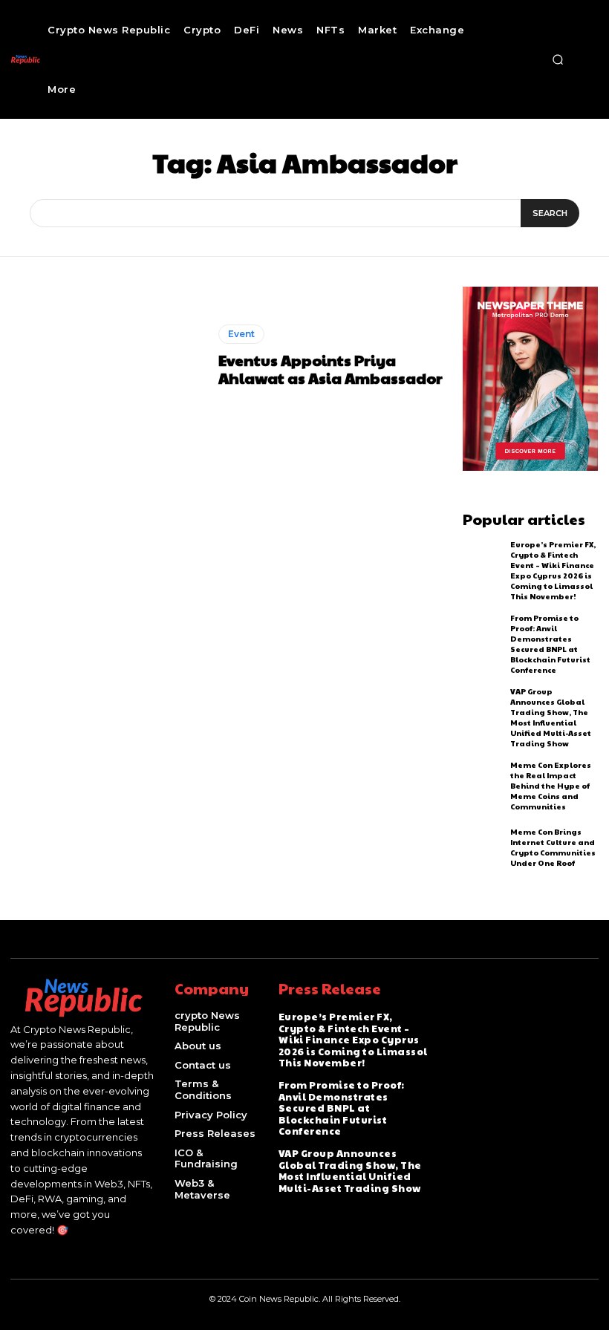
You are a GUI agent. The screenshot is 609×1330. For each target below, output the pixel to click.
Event (241, 333)
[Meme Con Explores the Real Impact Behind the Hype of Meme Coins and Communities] (483, 784)
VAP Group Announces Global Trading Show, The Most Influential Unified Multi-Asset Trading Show (550, 717)
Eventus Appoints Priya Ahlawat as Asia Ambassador (330, 369)
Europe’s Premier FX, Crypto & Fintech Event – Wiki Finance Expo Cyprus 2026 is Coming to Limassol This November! (553, 570)
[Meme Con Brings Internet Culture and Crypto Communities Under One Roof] (483, 847)
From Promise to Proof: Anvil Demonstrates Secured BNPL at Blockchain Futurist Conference (550, 644)
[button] (557, 59)
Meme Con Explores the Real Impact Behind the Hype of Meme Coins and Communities (550, 786)
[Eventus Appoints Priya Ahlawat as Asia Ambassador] (109, 355)
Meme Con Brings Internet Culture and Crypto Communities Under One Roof (553, 847)
